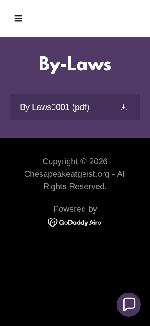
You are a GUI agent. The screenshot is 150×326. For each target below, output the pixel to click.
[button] (25, 18)
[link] (75, 107)
